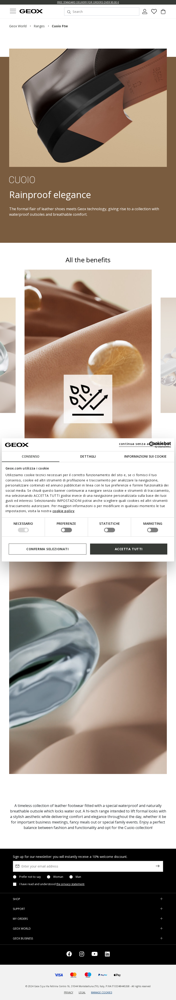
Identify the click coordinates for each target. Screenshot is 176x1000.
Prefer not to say (30, 877)
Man (78, 877)
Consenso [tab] (30, 456)
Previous (8, 354)
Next (167, 354)
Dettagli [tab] (88, 456)
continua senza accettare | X (144, 444)
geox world (18, 26)
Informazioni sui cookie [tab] (145, 456)
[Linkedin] (107, 955)
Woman (58, 877)
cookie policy (63, 511)
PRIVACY (68, 992)
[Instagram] (81, 955)
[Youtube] (94, 955)
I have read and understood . (52, 884)
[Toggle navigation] (12, 12)
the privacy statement (70, 884)
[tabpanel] (88, 366)
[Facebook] (69, 955)
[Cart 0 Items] (163, 13)
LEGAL (82, 992)
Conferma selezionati (47, 549)
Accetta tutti (129, 549)
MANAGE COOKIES (101, 992)
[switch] (66, 530)
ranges (39, 26)
